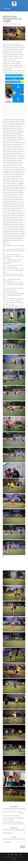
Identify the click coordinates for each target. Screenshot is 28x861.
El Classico (17, 24)
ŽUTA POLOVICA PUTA (8, 815)
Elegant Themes (13, 857)
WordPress (14, 859)
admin (5, 24)
